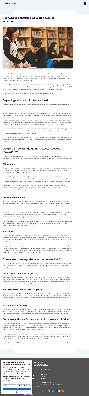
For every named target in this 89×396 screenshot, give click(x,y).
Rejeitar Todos (23, 386)
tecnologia (7, 293)
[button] (85, 3)
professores (6, 282)
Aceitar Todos (16, 389)
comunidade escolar (10, 323)
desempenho (36, 325)
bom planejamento (64, 115)
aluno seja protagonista (40, 246)
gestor (11, 137)
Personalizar (9, 386)
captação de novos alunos (57, 201)
